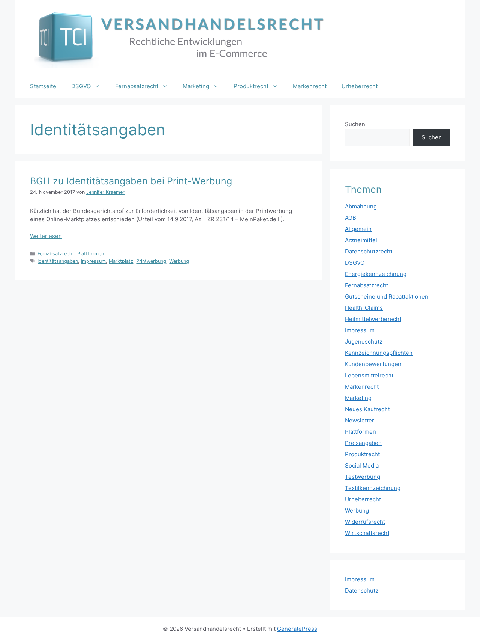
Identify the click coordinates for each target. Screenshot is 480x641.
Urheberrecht (360, 86)
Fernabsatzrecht (136, 86)
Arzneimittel (361, 240)
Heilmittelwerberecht (373, 319)
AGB (350, 217)
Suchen (355, 124)
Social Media (362, 465)
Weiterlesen (46, 236)
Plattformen (90, 253)
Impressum (93, 261)
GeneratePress (297, 628)
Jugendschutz (363, 341)
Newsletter (359, 420)
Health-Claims (364, 307)
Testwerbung (362, 476)
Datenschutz (361, 590)
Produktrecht (251, 86)
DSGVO (81, 86)
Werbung (179, 261)
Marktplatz (121, 261)
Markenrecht (310, 86)
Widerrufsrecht (365, 521)
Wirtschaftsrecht (367, 533)
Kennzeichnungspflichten (378, 352)
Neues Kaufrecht (367, 409)
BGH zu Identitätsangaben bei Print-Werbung (131, 181)
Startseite (43, 86)
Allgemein (358, 228)
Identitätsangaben (58, 261)
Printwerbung (151, 261)
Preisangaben (363, 442)
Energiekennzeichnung (375, 274)
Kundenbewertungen (373, 364)
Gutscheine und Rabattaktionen (386, 296)
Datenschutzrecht (368, 251)
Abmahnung (361, 206)
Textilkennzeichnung (372, 488)
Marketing (196, 86)
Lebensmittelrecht (369, 375)
